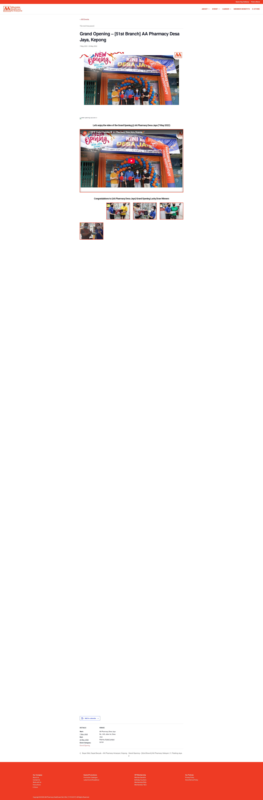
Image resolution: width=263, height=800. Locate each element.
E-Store (35, 787)
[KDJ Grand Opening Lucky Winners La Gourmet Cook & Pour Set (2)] (144, 211)
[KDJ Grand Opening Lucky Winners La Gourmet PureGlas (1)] (171, 211)
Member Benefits (140, 777)
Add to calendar (90, 718)
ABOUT (205, 9)
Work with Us (37, 782)
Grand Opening (85, 745)
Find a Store (255, 2)
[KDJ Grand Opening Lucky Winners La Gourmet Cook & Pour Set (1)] (118, 211)
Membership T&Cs (140, 785)
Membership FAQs (140, 782)
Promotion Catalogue (90, 777)
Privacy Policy (189, 777)
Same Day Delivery (242, 2)
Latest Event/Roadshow (91, 780)
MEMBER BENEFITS (242, 9)
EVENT (215, 9)
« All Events (84, 19)
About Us (36, 777)
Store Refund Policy (191, 780)
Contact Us (36, 780)
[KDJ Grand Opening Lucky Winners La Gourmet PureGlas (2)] (91, 231)
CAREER (225, 9)
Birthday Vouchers (140, 780)
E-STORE (256, 9)
